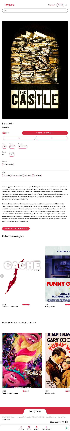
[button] (45, 133)
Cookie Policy (6, 419)
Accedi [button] (60, 5)
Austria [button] (12, 147)
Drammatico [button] (23, 147)
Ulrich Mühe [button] (6, 175)
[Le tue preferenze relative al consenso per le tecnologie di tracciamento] (67, 428)
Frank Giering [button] (28, 175)
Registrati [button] (51, 5)
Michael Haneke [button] (8, 164)
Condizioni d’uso (51, 417)
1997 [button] (4, 147)
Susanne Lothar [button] (17, 175)
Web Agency (54, 422)
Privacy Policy (62, 417)
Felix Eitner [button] (37, 175)
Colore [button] (11, 155)
